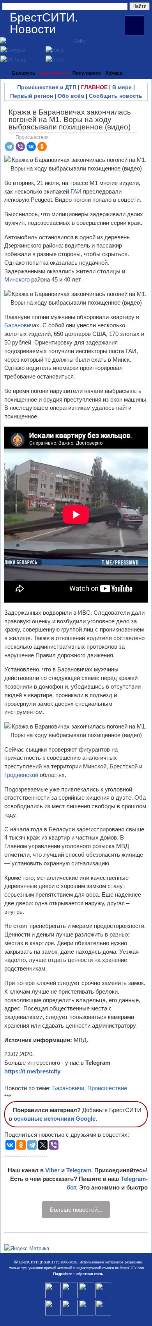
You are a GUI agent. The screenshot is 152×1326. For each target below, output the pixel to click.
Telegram (78, 1170)
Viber (52, 1170)
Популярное (86, 73)
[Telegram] (9, 146)
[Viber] (20, 146)
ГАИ (76, 191)
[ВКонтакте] (31, 146)
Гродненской (22, 775)
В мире (122, 87)
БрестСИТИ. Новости (44, 23)
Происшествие (107, 1088)
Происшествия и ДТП (46, 87)
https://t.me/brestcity (32, 1071)
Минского (17, 279)
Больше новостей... (76, 1209)
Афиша (113, 73)
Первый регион (31, 96)
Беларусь (23, 73)
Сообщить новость (115, 96)
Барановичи (68, 1088)
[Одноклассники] (42, 146)
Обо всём (71, 96)
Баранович (18, 325)
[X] (43, 1145)
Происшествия (32, 137)
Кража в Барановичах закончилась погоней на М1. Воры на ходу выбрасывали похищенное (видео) (70, 119)
